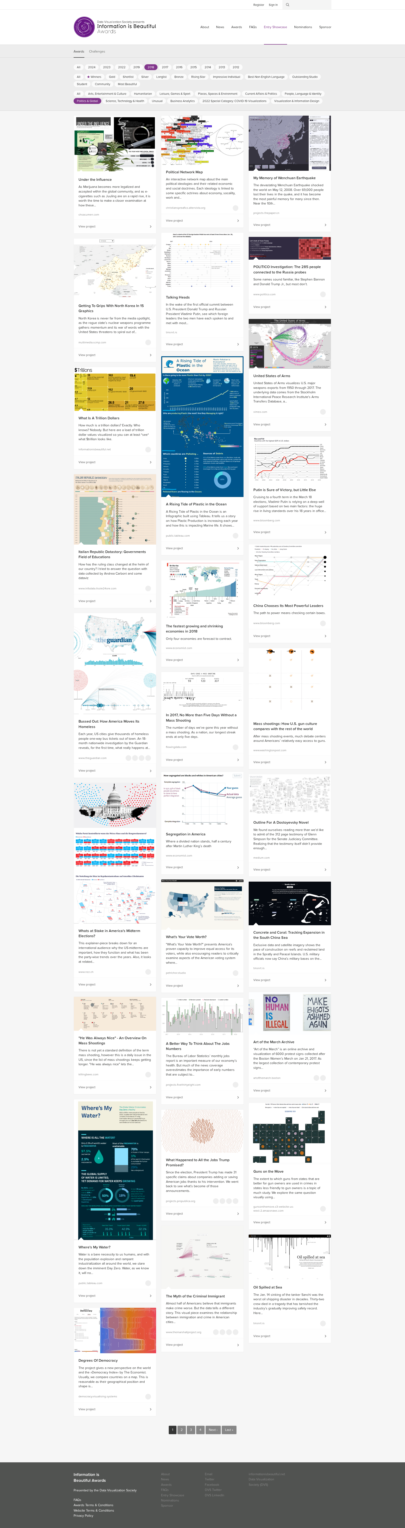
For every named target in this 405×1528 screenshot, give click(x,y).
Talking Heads (178, 297)
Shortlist (128, 77)
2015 (193, 67)
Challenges (97, 51)
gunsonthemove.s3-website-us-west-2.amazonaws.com (273, 1208)
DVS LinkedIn (214, 1495)
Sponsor (325, 27)
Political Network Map (184, 172)
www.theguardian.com (93, 758)
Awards (236, 27)
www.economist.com (179, 648)
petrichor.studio (176, 972)
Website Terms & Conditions (94, 1511)
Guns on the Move (268, 1171)
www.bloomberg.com (266, 520)
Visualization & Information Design (296, 101)
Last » (229, 1430)
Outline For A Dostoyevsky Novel (281, 822)
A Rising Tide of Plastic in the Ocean (196, 504)
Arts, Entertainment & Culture (107, 94)
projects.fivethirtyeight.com (183, 1084)
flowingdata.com (176, 747)
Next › (213, 1430)
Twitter (77, 4)
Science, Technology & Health (125, 101)
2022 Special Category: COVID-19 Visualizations (234, 101)
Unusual (157, 101)
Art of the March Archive (273, 1042)
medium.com (261, 857)
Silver (145, 77)
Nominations (303, 27)
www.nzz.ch (86, 972)
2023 (106, 67)
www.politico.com (264, 294)
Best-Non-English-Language (266, 77)
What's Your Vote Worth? (186, 937)
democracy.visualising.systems (98, 1396)
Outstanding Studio (305, 77)
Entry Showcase (275, 27)
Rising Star (198, 77)
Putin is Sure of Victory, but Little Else (284, 490)
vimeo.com (260, 411)
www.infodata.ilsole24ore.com (97, 588)
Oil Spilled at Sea (267, 1287)
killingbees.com (88, 1074)
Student (82, 84)
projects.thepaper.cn (266, 213)
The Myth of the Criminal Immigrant (195, 1296)
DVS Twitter (213, 1490)
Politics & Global (87, 101)
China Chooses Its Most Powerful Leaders (288, 605)
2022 (122, 67)
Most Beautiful (127, 84)
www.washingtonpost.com (269, 750)
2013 (222, 67)
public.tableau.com (178, 535)
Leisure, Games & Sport (175, 94)
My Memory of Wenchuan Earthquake (284, 178)
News (220, 27)
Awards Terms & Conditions (93, 1505)
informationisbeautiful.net (95, 449)
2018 (151, 67)
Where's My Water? (94, 1247)
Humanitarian (143, 94)
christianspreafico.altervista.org (185, 207)
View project (87, 226)
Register (258, 5)
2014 (208, 67)
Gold (112, 77)
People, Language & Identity (303, 94)
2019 (136, 67)
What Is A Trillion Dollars (99, 418)
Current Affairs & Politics (261, 94)
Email (208, 1474)
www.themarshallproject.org (183, 1332)
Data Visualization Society (118, 1490)
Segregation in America (186, 834)
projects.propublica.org (180, 1201)
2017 (165, 67)
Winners (96, 77)
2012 (236, 67)
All (78, 67)
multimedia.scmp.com (92, 342)
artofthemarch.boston (267, 1078)
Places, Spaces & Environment (217, 94)
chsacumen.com (89, 214)
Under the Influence (95, 179)
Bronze (179, 77)
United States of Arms (271, 376)
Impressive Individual (226, 77)
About (204, 27)
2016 (179, 67)
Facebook (84, 4)
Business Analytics (182, 101)
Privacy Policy (83, 1516)
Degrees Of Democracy (98, 1360)
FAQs (253, 27)
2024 (91, 67)
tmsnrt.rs (171, 332)
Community (102, 84)
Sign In (273, 5)
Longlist (161, 77)
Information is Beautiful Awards (115, 27)
